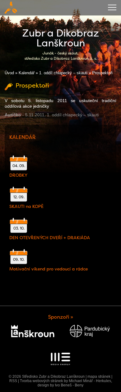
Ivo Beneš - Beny (69, 385)
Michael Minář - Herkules (90, 381)
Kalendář (26, 73)
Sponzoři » (60, 317)
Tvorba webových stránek (41, 381)
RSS (13, 381)
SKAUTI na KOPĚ (26, 206)
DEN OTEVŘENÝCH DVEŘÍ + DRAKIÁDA (49, 237)
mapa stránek (98, 376)
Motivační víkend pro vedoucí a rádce (48, 269)
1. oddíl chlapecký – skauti (63, 73)
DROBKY (18, 175)
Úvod (9, 73)
